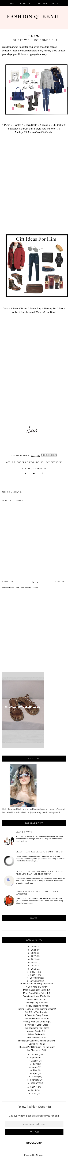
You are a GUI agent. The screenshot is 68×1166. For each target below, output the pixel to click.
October (34, 1054)
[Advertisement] (34, 631)
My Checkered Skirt (36, 1050)
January (35, 1083)
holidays (26, 468)
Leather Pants (24, 832)
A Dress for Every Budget (36, 1015)
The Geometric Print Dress (36, 1028)
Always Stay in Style (36, 1031)
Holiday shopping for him (36, 1006)
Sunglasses (27, 312)
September (34, 1057)
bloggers (20, 462)
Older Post (60, 582)
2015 (32, 1087)
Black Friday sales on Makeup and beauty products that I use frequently (39, 873)
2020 (33, 962)
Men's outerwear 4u (36, 1037)
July (35, 1064)
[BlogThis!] (45, 455)
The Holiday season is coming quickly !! (36, 1041)
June (34, 1067)
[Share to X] (49, 455)
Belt (61, 308)
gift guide (33, 462)
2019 (33, 965)
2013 (34, 1093)
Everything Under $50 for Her (37, 996)
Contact (42, 3)
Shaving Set (50, 308)
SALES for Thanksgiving (36, 1012)
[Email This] (42, 455)
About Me (26, 3)
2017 (32, 972)
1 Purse (6, 125)
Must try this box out (36, 999)
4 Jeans (44, 125)
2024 (33, 950)
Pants (15, 308)
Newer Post (8, 582)
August (34, 1061)
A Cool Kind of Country (36, 987)
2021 (33, 959)
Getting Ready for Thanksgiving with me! (37, 1009)
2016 (32, 975)
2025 (33, 946)
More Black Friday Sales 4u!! (36, 990)
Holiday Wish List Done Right (37, 1021)
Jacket (6, 308)
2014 (33, 1090)
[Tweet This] (34, 475)
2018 (33, 969)
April (35, 1073)
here (44, 128)
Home (12, 3)
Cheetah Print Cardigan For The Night (37, 1047)
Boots (24, 308)
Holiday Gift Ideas (51, 462)
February (34, 1080)
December (35, 978)
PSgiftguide (40, 468)
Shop (55, 3)
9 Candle (48, 132)
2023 (33, 953)
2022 (33, 956)
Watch (39, 312)
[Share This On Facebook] (25, 475)
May (35, 1070)
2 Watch (17, 125)
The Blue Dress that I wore (36, 1018)
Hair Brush (51, 312)
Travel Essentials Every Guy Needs (36, 983)
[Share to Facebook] (52, 455)
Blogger (39, 1155)
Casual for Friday (37, 1044)
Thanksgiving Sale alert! (36, 1002)
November (35, 981)
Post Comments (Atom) (27, 587)
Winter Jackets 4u (36, 1034)
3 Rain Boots (30, 125)
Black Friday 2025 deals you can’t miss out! (40, 852)
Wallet (15, 312)
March (35, 1076)
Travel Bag (35, 308)
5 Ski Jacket (56, 125)
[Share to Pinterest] (55, 455)
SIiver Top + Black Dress (36, 1025)
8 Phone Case (33, 132)
